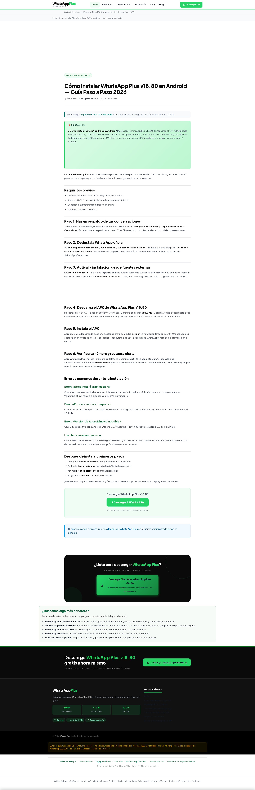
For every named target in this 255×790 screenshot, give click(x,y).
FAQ (152, 4)
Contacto (118, 761)
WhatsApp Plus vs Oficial (155, 704)
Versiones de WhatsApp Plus (157, 712)
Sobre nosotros (86, 761)
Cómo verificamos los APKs (160, 114)
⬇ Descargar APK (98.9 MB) (127, 502)
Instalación (140, 4)
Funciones (107, 4)
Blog (161, 4)
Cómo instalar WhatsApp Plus (158, 708)
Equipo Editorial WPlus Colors (96, 114)
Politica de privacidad (136, 761)
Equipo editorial (103, 761)
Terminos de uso (156, 761)
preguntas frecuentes (167, 481)
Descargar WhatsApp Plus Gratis (169, 662)
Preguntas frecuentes (154, 716)
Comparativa (123, 4)
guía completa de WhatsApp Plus (121, 481)
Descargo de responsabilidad (181, 761)
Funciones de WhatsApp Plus (157, 700)
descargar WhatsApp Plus (122, 528)
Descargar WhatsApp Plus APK (158, 720)
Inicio (95, 4)
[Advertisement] (127, 43)
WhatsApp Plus (81, 174)
